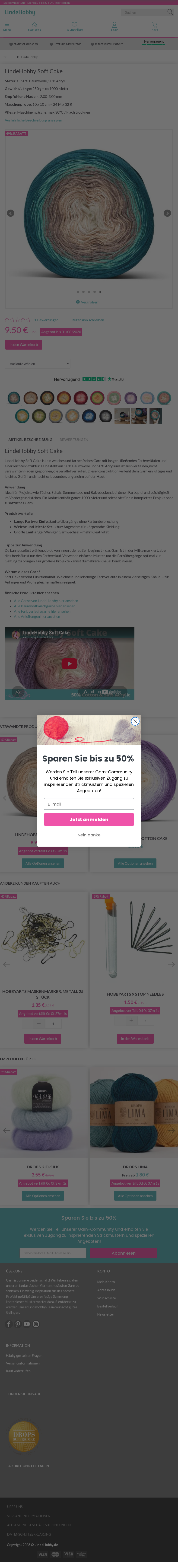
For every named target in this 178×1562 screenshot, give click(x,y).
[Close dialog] (135, 721)
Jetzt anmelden (89, 819)
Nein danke (89, 835)
